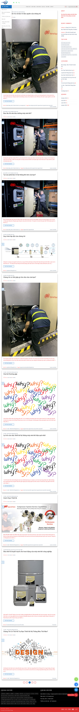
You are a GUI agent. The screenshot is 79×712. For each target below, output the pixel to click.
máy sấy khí (40, 428)
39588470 (7, 693)
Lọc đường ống (32, 699)
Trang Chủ (28, 6)
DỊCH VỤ (43, 6)
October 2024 (64, 98)
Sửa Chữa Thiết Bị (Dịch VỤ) (67, 75)
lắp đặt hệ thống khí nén (29, 367)
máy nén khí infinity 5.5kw (20, 701)
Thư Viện (47, 6)
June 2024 (63, 102)
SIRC (15, 703)
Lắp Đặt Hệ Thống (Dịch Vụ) (8, 234)
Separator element (10, 703)
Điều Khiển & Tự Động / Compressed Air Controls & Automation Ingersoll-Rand (57, 694)
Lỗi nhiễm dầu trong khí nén (66, 54)
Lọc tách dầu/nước (25, 699)
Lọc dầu (15, 699)
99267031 (21, 693)
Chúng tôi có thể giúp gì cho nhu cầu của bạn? (19, 277)
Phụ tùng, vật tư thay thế (6, 26)
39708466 (17, 693)
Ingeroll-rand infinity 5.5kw (24, 695)
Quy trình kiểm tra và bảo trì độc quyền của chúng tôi (22, 14)
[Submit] (77, 7)
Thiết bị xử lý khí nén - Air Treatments (48, 701)
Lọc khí (19, 699)
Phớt (31, 701)
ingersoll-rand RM (19, 697)
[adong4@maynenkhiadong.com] (14, 2)
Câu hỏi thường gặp (10, 374)
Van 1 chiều (33, 703)
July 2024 (63, 100)
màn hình (8, 701)
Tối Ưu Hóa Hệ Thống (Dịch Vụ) (67, 83)
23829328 (3, 693)
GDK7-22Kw (17, 695)
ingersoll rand (40, 105)
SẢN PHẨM (38, 6)
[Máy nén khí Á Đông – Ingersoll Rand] (6, 2)
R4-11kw (34, 701)
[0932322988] (19, 2)
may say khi (3, 701)
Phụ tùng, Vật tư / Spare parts (46, 698)
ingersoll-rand (45, 105)
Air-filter (36, 693)
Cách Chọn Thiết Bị (10, 498)
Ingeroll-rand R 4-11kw (5, 697)
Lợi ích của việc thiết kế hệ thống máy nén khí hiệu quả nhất (24, 435)
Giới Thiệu (33, 6)
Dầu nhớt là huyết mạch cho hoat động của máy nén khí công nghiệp (27, 551)
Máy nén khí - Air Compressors (47, 696)
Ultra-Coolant (23, 703)
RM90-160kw (3, 703)
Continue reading (8, 101)
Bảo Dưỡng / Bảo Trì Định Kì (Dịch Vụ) (13, 105)
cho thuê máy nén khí (65, 44)
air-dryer (32, 693)
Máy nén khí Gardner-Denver (6, 13)
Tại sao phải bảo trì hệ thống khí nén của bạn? (19, 175)
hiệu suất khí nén (74, 48)
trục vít (18, 703)
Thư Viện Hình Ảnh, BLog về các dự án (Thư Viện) (12, 549)
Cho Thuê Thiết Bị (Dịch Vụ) (67, 70)
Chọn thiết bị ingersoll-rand (28, 544)
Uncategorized (22, 105)
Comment (54, 624)
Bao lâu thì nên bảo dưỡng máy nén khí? (17, 113)
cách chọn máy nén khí (27, 490)
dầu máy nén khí (4, 695)
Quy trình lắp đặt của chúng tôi (14, 236)
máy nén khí (50, 105)
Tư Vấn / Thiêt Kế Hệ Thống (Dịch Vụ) (10, 372)
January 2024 (64, 105)
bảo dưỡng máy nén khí (33, 105)
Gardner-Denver (11, 695)
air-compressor (27, 693)
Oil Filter (27, 701)
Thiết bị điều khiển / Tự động (6, 22)
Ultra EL (28, 703)
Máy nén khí (4, 9)
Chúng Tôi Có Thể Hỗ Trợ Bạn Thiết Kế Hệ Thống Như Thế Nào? (25, 631)
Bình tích (3, 19)
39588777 (12, 693)
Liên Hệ (51, 6)
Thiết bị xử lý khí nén (6, 16)
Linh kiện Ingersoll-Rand (28, 697)
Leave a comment (53, 106)
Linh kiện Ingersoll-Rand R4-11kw (7, 699)
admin (14, 17)
